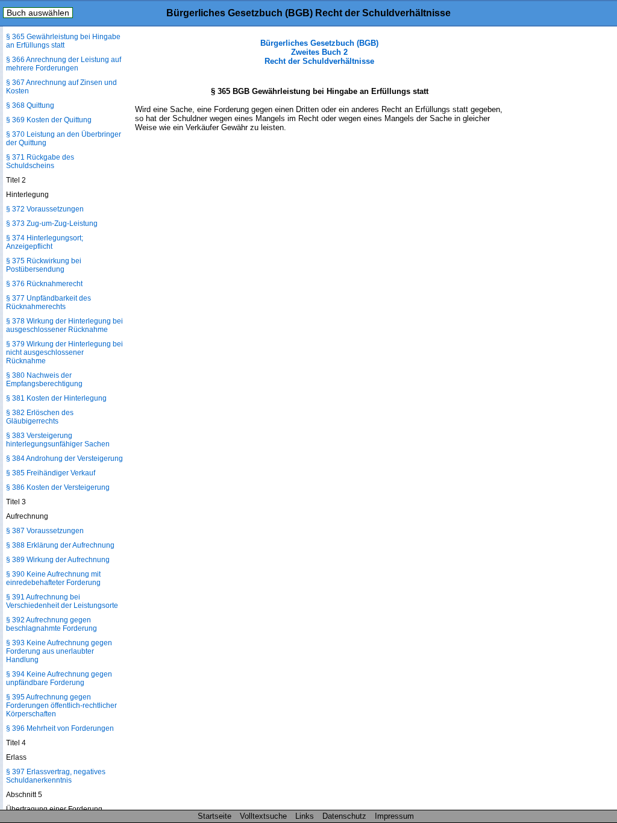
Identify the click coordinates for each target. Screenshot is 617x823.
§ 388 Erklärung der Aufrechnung (60, 545)
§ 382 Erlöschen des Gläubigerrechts (40, 416)
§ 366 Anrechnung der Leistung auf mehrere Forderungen (63, 63)
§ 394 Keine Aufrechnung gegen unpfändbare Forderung (59, 678)
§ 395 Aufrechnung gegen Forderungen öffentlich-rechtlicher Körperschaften (61, 705)
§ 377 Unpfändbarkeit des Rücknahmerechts (48, 302)
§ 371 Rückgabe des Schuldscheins (40, 161)
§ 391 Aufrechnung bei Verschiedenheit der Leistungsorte (62, 601)
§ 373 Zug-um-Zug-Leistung (52, 223)
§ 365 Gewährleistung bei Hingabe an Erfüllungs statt (63, 41)
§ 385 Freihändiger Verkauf (50, 473)
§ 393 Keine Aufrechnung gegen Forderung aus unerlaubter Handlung (59, 651)
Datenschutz (344, 816)
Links (304, 816)
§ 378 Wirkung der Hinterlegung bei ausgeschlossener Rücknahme (64, 325)
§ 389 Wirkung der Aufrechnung (58, 559)
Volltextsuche (263, 816)
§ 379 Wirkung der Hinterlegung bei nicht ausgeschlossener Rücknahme (64, 352)
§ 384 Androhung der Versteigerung (64, 458)
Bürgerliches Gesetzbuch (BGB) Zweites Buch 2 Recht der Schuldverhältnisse (319, 52)
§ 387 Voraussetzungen (45, 531)
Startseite (214, 816)
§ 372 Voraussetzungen (45, 209)
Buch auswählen (38, 12)
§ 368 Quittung (30, 105)
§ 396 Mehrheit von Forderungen (60, 728)
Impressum (394, 816)
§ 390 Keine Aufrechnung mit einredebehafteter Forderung (53, 578)
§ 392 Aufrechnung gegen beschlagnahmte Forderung (51, 624)
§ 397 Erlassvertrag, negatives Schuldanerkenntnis (55, 776)
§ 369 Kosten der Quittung (49, 120)
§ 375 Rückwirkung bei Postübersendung (43, 265)
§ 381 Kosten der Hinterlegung (56, 398)
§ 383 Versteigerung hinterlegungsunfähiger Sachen (58, 439)
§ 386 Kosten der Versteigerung (58, 487)
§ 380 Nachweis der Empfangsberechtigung (44, 379)
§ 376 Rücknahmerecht (44, 284)
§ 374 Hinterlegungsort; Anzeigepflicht (44, 242)
